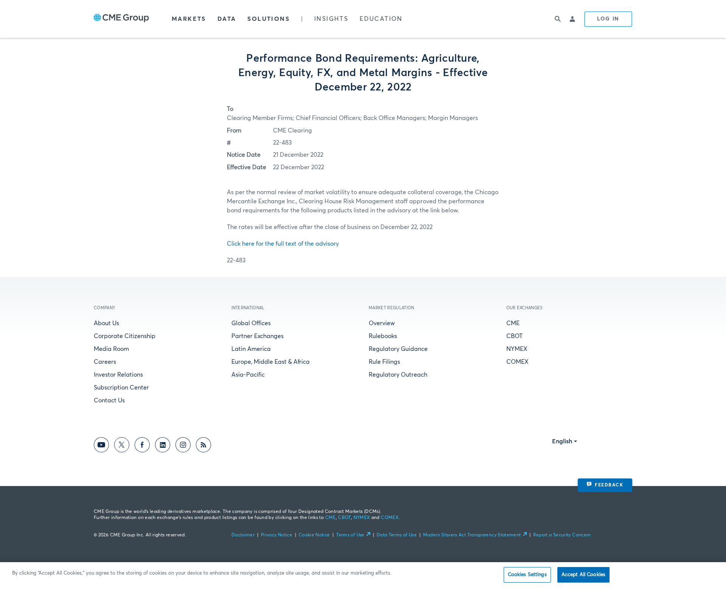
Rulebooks (383, 336)
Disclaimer (243, 535)
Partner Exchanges (257, 336)
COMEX (517, 362)
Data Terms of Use (397, 535)
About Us (106, 323)
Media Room (111, 349)
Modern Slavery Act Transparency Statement (472, 535)
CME (513, 323)
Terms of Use (350, 535)
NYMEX (516, 349)
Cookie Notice (314, 535)
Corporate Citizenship (124, 336)
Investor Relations (118, 375)
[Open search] (557, 18)
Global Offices (251, 323)
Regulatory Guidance (398, 349)
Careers (105, 362)
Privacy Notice (276, 535)
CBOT (514, 336)
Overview (382, 323)
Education (381, 19)
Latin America (251, 349)
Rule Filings (384, 362)
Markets (189, 19)
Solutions (268, 19)
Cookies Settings (527, 574)
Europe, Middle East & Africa (270, 362)
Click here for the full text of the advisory (283, 244)
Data (226, 19)
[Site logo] (121, 19)
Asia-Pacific (248, 375)
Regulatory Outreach (398, 375)
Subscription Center (121, 388)
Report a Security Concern (562, 535)
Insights (331, 19)
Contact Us (109, 400)
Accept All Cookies (583, 574)
